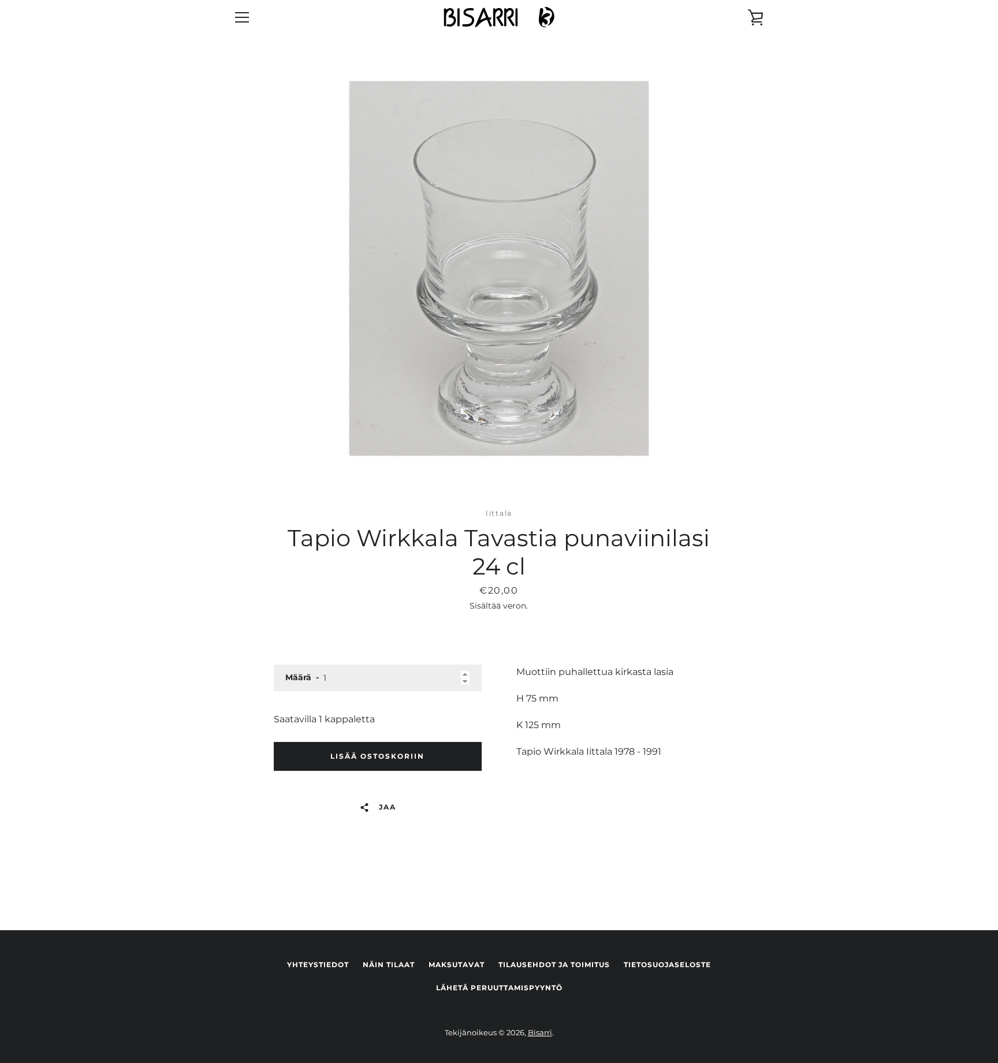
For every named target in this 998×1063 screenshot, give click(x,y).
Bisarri (540, 1032)
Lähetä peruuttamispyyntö (499, 987)
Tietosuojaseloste (667, 964)
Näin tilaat (389, 964)
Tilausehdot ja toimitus (554, 964)
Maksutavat (457, 964)
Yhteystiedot (318, 964)
